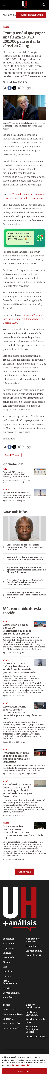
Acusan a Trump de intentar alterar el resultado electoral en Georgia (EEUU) (24, 319)
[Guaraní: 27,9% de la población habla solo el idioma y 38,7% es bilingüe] (40, 471)
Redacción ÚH (26, 481)
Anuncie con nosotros (33, 940)
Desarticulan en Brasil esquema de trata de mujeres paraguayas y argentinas (17, 757)
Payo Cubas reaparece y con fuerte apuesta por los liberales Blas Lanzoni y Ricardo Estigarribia (26, 569)
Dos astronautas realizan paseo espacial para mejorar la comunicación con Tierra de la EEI (23, 832)
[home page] (24, 4)
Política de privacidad (20, 1065)
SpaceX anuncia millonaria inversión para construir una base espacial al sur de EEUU (17, 495)
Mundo (6, 27)
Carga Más (24, 871)
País (5, 469)
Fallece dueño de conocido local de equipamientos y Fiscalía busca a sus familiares (25, 547)
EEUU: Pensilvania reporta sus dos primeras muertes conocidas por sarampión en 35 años (22, 712)
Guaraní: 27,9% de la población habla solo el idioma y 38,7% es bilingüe (16, 474)
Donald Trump (12, 455)
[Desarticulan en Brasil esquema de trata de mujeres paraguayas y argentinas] (40, 752)
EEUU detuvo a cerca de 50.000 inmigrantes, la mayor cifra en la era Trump (17, 629)
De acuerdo (24, 1071)
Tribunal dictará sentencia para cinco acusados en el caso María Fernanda (25, 558)
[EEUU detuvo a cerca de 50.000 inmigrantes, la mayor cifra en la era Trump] (40, 624)
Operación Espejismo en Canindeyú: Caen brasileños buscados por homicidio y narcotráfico (25, 582)
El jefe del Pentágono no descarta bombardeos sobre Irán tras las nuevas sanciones (26, 594)
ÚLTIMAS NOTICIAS (31, 15)
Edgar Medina (31, 774)
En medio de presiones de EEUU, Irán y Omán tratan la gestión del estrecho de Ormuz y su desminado (17, 790)
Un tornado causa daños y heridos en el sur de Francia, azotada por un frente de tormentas (20, 668)
